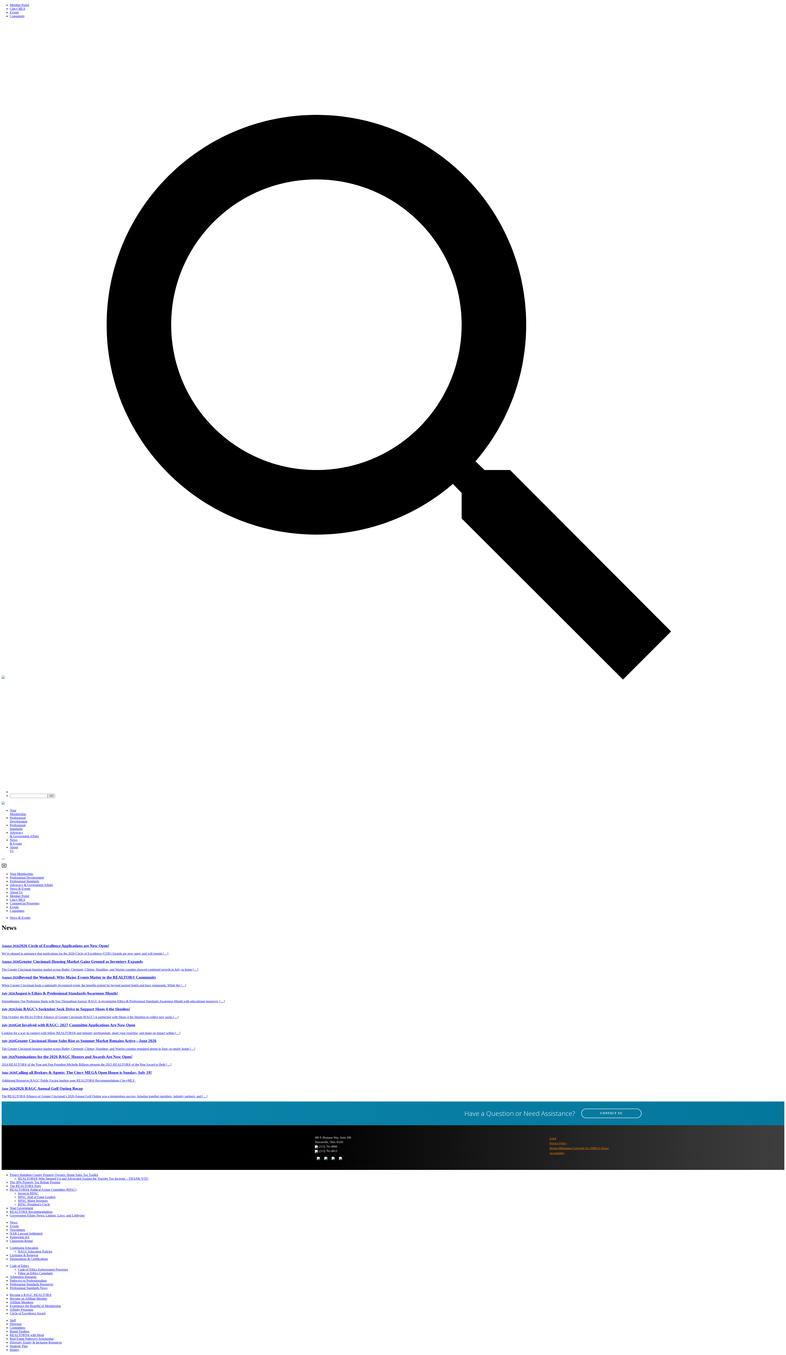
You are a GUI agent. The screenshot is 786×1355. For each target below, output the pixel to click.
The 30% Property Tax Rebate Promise (35, 1182)
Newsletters (17, 1230)
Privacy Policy (558, 1143)
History (14, 1350)
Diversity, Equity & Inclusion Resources (36, 1342)
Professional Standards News (28, 1288)
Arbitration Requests (23, 1277)
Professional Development (18, 819)
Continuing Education (24, 1248)
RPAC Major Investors (33, 1200)
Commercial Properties (24, 903)
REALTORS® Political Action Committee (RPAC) (43, 1189)
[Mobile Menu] (3, 859)
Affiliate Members (21, 1302)
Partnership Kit (19, 1237)
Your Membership (18, 812)
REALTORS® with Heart (27, 1335)
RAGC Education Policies (35, 1251)
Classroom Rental (21, 1241)
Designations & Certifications (29, 1259)
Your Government (21, 1208)
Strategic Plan (19, 1346)
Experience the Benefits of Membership (35, 1306)
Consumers (17, 16)
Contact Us (611, 1113)
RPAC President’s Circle (34, 1204)
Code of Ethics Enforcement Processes (43, 1269)
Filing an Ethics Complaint (35, 1273)
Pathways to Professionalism (28, 1280)
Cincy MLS (17, 8)
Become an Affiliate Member (28, 1298)
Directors (16, 1324)
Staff (13, 1320)
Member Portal (19, 5)
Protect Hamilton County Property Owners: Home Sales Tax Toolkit (54, 1175)
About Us (16, 892)
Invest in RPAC (28, 1193)
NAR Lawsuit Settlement (26, 1233)
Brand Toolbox (19, 1331)
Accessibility (557, 1153)
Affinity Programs (21, 1309)
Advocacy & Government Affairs (31, 885)
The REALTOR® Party (25, 1186)
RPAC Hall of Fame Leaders (36, 1197)
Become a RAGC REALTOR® (31, 1295)
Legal (553, 1138)
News (13, 1222)
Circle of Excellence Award (27, 1313)
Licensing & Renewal (24, 1255)
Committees (17, 1327)
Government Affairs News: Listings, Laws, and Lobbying (47, 1215)
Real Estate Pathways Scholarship (32, 1338)
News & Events (20, 888)
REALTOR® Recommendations (31, 1212)
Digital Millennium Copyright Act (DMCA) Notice (579, 1148)
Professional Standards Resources (31, 1284)
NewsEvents (16, 841)
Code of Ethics (19, 1266)
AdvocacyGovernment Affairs (24, 834)
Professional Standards (18, 827)
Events (14, 12)
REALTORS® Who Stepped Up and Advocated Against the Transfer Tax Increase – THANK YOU (83, 1178)
